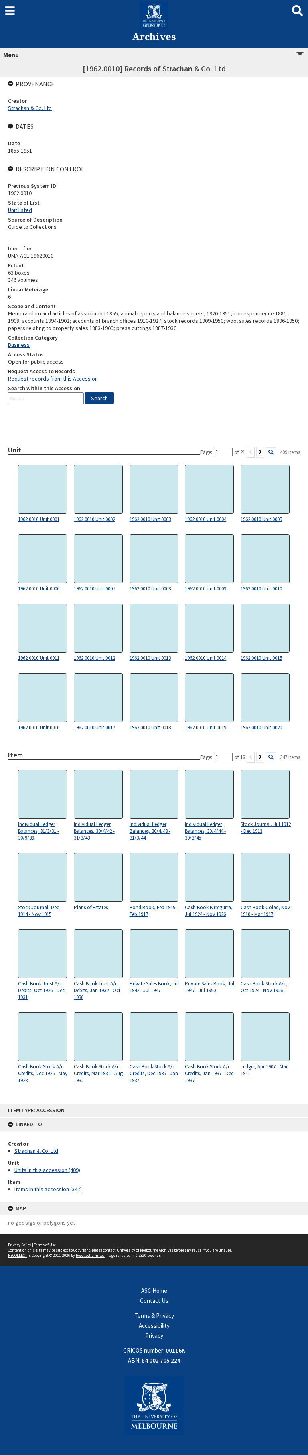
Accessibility (154, 1325)
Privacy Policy (19, 1244)
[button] (99, 398)
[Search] (271, 452)
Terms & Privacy (154, 1315)
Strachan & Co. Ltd (36, 1150)
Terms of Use (45, 1244)
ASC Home (154, 1290)
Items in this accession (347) (48, 1189)
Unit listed (20, 210)
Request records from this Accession (53, 378)
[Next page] (260, 452)
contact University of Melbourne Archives (138, 1250)
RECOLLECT (17, 1255)
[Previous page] (251, 452)
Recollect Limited (90, 1255)
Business (19, 344)
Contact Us (154, 1300)
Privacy (154, 1335)
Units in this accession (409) (47, 1170)
